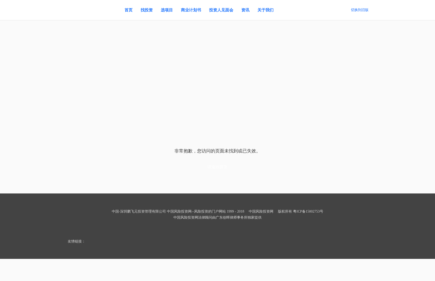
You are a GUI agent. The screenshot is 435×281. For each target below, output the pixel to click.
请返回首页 (217, 167)
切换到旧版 (360, 10)
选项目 (167, 10)
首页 (129, 10)
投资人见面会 (221, 10)
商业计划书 (191, 10)
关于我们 (266, 10)
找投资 (147, 10)
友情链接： (76, 241)
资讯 (245, 10)
